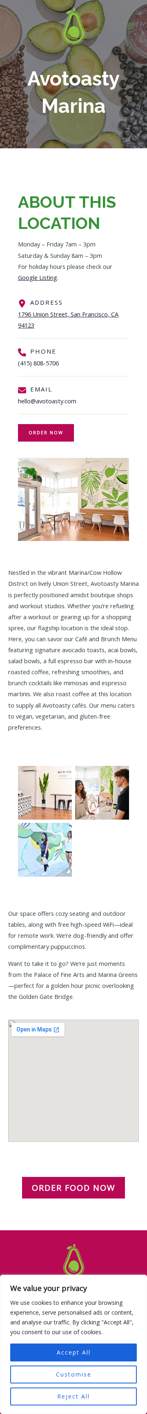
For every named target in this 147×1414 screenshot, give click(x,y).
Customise (73, 1374)
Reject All (73, 1396)
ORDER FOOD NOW (73, 1187)
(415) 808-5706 (38, 363)
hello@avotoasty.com (47, 401)
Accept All (74, 1352)
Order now (46, 432)
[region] (73, 1344)
